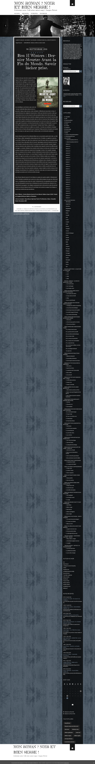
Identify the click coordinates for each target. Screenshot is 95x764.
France (67, 230)
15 (80, 691)
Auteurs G (68, 157)
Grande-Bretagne (70, 233)
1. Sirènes (68, 402)
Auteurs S (68, 184)
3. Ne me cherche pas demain (72, 455)
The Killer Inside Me (67, 575)
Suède (67, 262)
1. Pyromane (68, 426)
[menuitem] (17, 13)
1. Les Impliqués (69, 495)
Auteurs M (68, 170)
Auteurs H (68, 159)
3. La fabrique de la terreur (71, 533)
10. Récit (66, 132)
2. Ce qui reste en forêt (71, 295)
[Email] (72, 3)
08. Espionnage (67, 129)
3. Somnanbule (69, 406)
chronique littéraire (68, 738)
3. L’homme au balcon (70, 324)
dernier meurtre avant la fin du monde (34, 210)
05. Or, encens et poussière (72, 338)
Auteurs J (68, 164)
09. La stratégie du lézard (71, 348)
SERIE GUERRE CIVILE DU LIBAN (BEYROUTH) (70, 387)
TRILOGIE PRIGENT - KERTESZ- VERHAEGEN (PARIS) (71, 546)
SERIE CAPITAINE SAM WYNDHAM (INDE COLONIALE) (71, 303)
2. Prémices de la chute (71, 531)
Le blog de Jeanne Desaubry (69, 565)
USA (56, 208)
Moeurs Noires (66, 582)
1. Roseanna (68, 319)
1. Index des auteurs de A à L (72, 139)
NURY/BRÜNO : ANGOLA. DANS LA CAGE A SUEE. (34, 42)
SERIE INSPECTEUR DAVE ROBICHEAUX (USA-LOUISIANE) (72, 409)
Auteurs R (68, 182)
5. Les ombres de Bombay (71, 314)
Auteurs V (68, 191)
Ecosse (67, 226)
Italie (67, 242)
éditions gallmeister (69, 732)
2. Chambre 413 (69, 404)
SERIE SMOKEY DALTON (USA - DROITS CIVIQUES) (72, 517)
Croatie (67, 221)
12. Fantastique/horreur (69, 136)
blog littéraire (67, 723)
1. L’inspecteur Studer (70, 462)
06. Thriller (25, 208)
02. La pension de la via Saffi (72, 331)
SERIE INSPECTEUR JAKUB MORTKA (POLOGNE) (72, 424)
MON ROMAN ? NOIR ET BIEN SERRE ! (34, 5)
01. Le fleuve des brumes (71, 329)
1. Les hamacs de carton (71, 293)
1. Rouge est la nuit (70, 485)
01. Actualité (67, 116)
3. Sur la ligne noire (70, 288)
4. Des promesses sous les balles (73, 457)
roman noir (78, 732)
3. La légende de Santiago (71, 444)
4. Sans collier (69, 372)
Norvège (68, 248)
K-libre (64, 567)
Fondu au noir (66, 569)
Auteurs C (68, 148)
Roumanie (68, 255)
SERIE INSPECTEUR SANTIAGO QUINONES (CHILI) (71, 438)
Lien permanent (37, 206)
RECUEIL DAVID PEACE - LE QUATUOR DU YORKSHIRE (72, 269)
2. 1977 (67, 274)
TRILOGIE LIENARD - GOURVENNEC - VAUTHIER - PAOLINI (72, 536)
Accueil (17, 13)
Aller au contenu (5, 1)
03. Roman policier (68, 120)
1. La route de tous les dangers (72, 519)
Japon (67, 244)
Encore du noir (66, 573)
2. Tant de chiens (69, 442)
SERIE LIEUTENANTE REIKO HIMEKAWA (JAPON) (71, 483)
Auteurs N (68, 173)
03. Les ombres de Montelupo (72, 334)
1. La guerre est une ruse (71, 528)
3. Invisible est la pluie (70, 489)
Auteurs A (68, 144)
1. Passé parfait (69, 477)
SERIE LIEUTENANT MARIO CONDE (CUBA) (71, 476)
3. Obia (67, 298)
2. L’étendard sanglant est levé (72, 540)
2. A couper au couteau (71, 521)
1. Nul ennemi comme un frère (72, 389)
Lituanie (67, 246)
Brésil (67, 213)
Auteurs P (68, 177)
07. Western (67, 127)
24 (67, 695)
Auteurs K (68, 166)
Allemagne (68, 201)
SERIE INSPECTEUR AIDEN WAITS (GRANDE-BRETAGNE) (71, 400)
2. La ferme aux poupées (71, 428)
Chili (67, 217)
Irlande (67, 237)
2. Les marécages (69, 286)
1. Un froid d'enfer (70, 283)
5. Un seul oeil (69, 374)
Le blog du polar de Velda (68, 571)
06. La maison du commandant (72, 340)
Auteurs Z (68, 197)
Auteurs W (36, 208)
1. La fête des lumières (71, 380)
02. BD (65, 118)
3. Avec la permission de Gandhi (73, 310)
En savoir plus (66, 762)
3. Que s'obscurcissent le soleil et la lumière (73, 396)
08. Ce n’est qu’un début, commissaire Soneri (73, 346)
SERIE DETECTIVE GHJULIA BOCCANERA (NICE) (71, 363)
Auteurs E (68, 153)
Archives (25, 13)
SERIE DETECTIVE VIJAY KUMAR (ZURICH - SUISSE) (72, 378)
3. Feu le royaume (69, 472)
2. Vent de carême (70, 480)
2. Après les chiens (70, 368)
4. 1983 (67, 278)
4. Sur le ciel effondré (70, 300)
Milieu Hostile (66, 577)
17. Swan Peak (69, 414)
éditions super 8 (47, 210)
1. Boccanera (68, 365)
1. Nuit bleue (68, 504)
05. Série (66, 123)
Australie (68, 206)
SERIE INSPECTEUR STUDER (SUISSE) (72, 460)
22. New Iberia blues (70, 420)
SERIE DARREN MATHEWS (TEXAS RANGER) (71, 354)
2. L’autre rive (69, 382)
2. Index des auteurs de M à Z (72, 141)
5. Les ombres (69, 435)
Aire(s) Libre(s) (66, 584)
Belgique (68, 210)
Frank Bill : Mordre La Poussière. (71, 615)
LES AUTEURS (42, 208)
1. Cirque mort (69, 468)
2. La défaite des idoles (71, 550)
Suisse (67, 264)
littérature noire (75, 729)
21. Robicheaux (69, 418)
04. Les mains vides (70, 336)
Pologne (68, 250)
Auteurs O (68, 175)
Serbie (67, 257)
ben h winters (21, 210)
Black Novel (65, 563)
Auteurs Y (68, 195)
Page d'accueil (19, 42)
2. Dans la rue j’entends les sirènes (71, 453)
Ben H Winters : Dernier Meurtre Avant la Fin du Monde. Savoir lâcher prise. (36, 61)
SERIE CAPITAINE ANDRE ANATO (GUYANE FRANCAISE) (71, 291)
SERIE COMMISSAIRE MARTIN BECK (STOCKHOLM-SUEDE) (71, 317)
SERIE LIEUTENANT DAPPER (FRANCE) (73, 466)
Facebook (43, 13)
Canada (67, 215)
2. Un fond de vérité (70, 497)
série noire (67, 729)
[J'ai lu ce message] (93, 762)
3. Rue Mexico (69, 509)
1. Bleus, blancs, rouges (71, 538)
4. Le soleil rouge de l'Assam (72, 312)
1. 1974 (67, 271)
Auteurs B (68, 146)
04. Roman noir (67, 122)
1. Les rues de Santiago (71, 440)
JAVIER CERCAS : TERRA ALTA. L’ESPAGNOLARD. (70, 663)
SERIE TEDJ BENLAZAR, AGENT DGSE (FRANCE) (72, 526)
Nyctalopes (65, 578)
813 (64, 562)
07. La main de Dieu (70, 342)
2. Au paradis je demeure (71, 358)
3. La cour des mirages (70, 552)
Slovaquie (68, 259)
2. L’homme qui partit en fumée (73, 322)
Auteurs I (68, 162)
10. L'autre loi (68, 350)
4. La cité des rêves (70, 432)
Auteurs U (68, 188)
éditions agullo (77, 735)
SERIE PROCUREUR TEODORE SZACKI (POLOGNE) (72, 493)
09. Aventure (31, 208)
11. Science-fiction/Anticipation (71, 134)
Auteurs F (68, 155)
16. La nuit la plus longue (71, 411)
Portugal (68, 253)
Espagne (68, 228)
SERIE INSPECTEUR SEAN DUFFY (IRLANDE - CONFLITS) (72, 448)
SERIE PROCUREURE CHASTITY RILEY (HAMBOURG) (72, 503)
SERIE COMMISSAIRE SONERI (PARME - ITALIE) (72, 327)
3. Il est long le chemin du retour (73, 360)
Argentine (68, 204)
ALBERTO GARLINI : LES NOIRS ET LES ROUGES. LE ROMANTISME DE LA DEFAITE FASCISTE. (36, 40)
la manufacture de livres (69, 741)
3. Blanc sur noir (69, 523)
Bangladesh (68, 208)
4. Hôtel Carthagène (70, 511)
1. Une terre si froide (70, 450)
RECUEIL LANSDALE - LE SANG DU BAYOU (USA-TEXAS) (71, 281)
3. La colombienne (70, 430)
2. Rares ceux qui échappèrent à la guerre (73, 392)
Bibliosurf (65, 588)
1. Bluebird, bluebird (70, 356)
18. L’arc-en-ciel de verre (71, 416)
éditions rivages (68, 735)
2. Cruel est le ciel (69, 487)
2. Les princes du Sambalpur (72, 307)
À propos (34, 13)
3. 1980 (67, 276)
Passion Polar (66, 580)
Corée (67, 219)
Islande (67, 239)
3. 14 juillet (68, 543)
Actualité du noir (66, 586)
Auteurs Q (68, 179)
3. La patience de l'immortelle (72, 370)
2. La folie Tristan (69, 470)
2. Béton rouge (69, 507)
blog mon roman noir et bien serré (71, 726)
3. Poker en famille (70, 384)
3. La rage (68, 499)
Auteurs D (68, 150)
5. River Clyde (69, 513)
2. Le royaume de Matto (71, 464)
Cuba (67, 224)
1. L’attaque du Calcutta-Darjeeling (73, 305)
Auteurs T (68, 186)
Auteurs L (68, 168)
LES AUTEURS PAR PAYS (50, 208)
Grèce (67, 235)
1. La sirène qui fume (70, 548)
